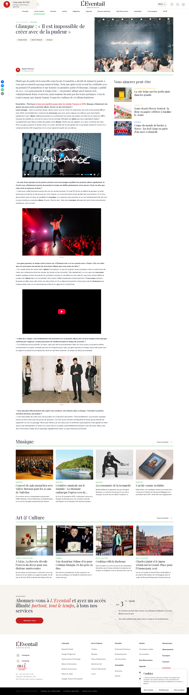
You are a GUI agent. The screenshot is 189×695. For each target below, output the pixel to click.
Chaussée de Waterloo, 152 (26, 676)
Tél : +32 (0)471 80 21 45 (24, 674)
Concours (166, 668)
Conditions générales (71, 691)
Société (53, 11)
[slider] (51, 174)
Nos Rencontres (122, 11)
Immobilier (138, 11)
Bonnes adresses (104, 11)
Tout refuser (148, 690)
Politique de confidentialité (50, 691)
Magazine (76, 11)
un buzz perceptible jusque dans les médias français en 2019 (60, 104)
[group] (172, 4)
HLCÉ (165, 11)
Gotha (64, 11)
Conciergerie (152, 11)
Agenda (89, 11)
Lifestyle (25, 11)
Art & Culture (39, 11)
